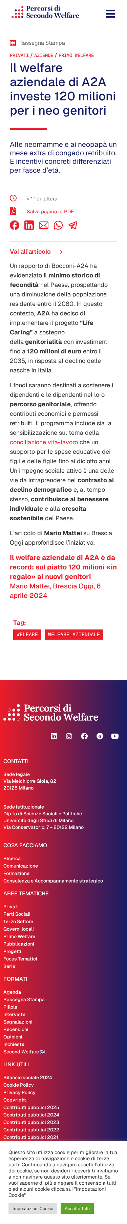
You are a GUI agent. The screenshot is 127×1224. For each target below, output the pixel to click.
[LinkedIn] (29, 228)
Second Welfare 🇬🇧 (24, 1052)
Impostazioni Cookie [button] (33, 1208)
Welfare (27, 634)
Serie (9, 966)
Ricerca (12, 858)
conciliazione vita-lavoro (44, 442)
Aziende (43, 55)
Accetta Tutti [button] (77, 1208)
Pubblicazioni (18, 944)
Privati (19, 55)
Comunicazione (20, 866)
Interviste (14, 1014)
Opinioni (12, 1037)
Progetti (12, 951)
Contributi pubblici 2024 (31, 1115)
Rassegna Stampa (24, 999)
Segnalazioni (18, 1022)
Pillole (10, 1007)
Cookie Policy (18, 1085)
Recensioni (15, 1029)
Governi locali (18, 929)
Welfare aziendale (74, 634)
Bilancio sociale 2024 (27, 1077)
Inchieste (13, 1044)
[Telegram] (99, 736)
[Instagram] (69, 736)
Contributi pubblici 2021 (30, 1137)
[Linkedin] (54, 736)
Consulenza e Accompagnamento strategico (53, 881)
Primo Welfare (76, 55)
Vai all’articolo (31, 251)
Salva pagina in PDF (50, 211)
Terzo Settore (18, 921)
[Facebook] (14, 228)
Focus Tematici (20, 959)
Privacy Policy (19, 1092)
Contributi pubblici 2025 (31, 1107)
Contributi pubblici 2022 (31, 1130)
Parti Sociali (16, 914)
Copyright (14, 1100)
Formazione (16, 873)
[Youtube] (115, 736)
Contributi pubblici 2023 (31, 1122)
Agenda (12, 992)
